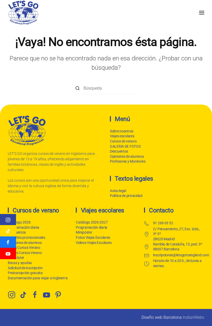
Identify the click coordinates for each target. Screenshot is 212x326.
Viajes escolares (122, 136)
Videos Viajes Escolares (94, 243)
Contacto (161, 210)
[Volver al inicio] (23, 12)
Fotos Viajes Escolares (93, 237)
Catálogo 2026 (19, 222)
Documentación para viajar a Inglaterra (37, 278)
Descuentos (119, 151)
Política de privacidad (126, 196)
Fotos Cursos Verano (24, 247)
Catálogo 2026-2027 (92, 222)
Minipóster (84, 232)
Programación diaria (23, 227)
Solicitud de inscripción (25, 268)
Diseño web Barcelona (161, 317)
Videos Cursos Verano (25, 253)
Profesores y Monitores (128, 161)
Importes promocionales (26, 237)
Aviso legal (118, 191)
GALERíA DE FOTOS (125, 146)
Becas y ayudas (20, 263)
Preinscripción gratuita (25, 273)
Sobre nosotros (121, 131)
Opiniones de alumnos (127, 156)
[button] (201, 12)
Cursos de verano (123, 141)
